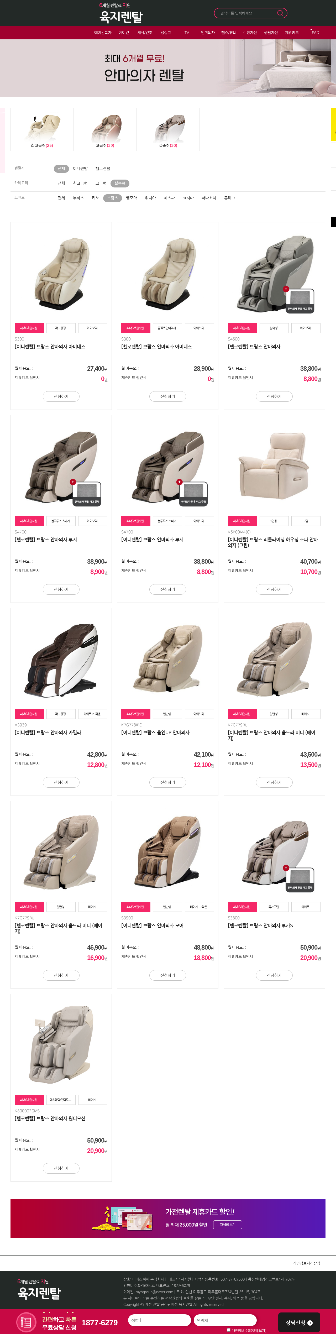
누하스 (78, 198)
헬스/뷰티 (228, 32)
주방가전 (250, 32)
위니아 (150, 198)
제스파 (169, 198)
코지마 (188, 198)
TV (187, 32)
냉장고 (166, 32)
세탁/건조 (144, 32)
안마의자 (208, 32)
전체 (61, 168)
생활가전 (271, 32)
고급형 (101, 183)
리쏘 (95, 198)
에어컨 (124, 32)
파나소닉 (209, 198)
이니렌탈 (80, 168)
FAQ (315, 32)
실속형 (119, 183)
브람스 (112, 198)
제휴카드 (292, 32)
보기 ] (262, 1330)
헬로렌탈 (103, 168)
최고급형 (80, 183)
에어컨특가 (102, 32)
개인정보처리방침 (306, 1263)
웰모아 (131, 198)
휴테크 (229, 198)
